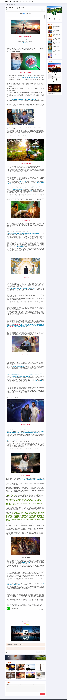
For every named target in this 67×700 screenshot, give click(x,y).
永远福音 (11, 4)
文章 (17, 1)
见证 (23, 1)
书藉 (20, 1)
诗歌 (26, 1)
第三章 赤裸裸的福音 (56, 46)
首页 (14, 1)
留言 (29, 1)
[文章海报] (9, 652)
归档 (32, 1)
